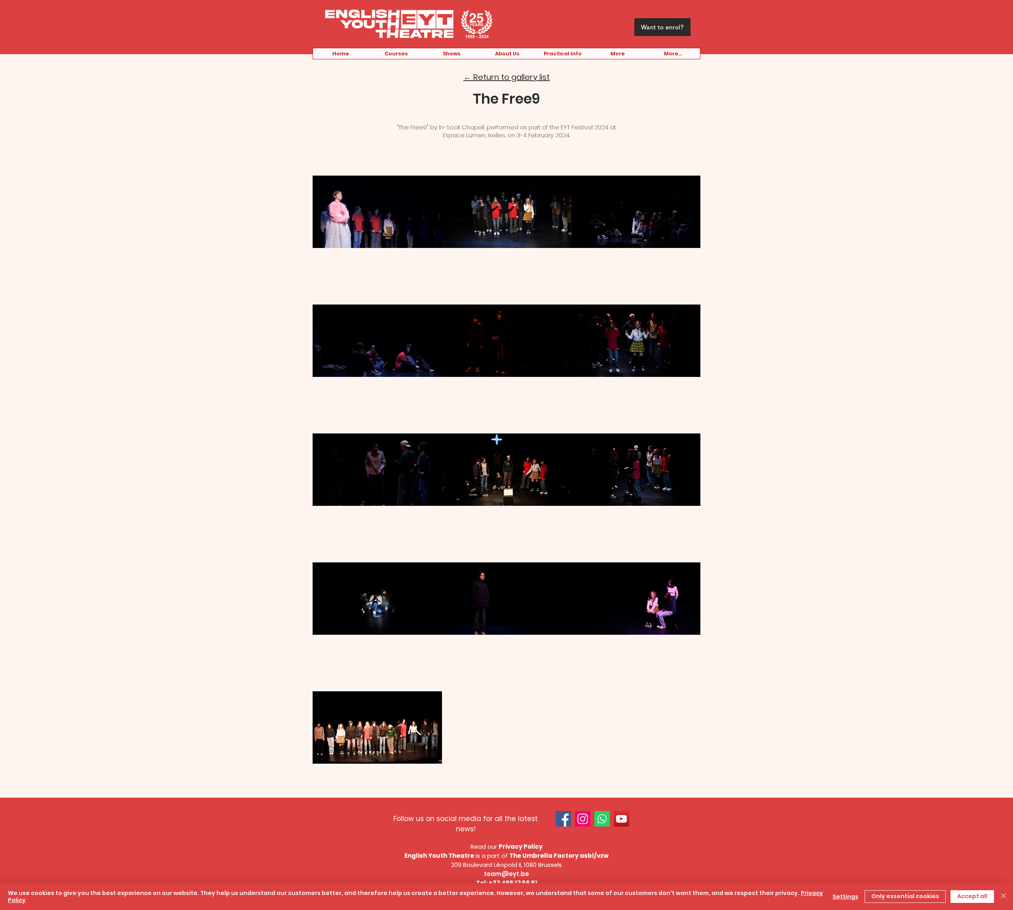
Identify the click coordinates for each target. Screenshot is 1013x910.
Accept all (972, 896)
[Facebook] (563, 819)
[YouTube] (621, 819)
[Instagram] (582, 819)
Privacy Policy (521, 846)
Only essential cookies (905, 896)
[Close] (1003, 896)
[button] (396, 53)
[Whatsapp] (602, 819)
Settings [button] (845, 897)
